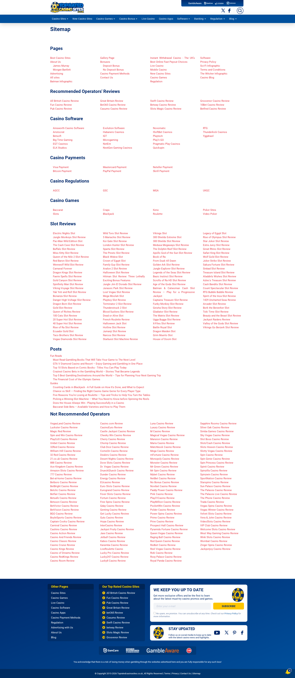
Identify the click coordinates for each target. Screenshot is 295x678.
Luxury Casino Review (162, 427)
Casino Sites (59, 18)
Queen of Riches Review (66, 311)
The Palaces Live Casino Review (218, 494)
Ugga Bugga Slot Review (166, 319)
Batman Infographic (61, 81)
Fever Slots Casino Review (115, 494)
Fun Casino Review (61, 104)
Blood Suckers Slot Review (118, 311)
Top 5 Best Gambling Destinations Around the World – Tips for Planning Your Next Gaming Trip (107, 375)
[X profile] (226, 632)
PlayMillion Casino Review (165, 501)
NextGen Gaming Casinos (117, 147)
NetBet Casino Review (162, 478)
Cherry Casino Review (112, 439)
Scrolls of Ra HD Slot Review (169, 280)
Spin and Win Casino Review (66, 435)
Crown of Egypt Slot (114, 260)
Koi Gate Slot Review (115, 241)
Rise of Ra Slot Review (66, 327)
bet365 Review (115, 612)
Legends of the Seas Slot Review (171, 272)
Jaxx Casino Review (111, 533)
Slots (56, 213)
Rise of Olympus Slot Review (219, 237)
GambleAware (163, 650)
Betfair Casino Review (62, 494)
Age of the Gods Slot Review (169, 284)
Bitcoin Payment (62, 171)
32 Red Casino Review (62, 454)
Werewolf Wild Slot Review (68, 264)
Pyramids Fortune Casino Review (169, 529)
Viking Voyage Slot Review (68, 288)
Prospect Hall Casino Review (166, 525)
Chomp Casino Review (113, 443)
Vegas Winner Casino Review (216, 509)
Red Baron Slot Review (66, 260)
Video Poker (210, 213)
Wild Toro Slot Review (115, 233)
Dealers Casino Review (113, 454)
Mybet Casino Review (162, 474)
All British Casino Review (64, 100)
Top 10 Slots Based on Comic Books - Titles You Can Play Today (90, 367)
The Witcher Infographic (213, 73)
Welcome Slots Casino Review (217, 529)
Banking (199, 18)
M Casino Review (160, 431)
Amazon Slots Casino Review (67, 470)
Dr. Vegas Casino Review (114, 466)
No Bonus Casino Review (164, 482)
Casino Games (104, 18)
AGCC (56, 190)
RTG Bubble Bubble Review (218, 292)
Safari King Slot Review (216, 252)
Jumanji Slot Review (114, 331)
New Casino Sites (82, 18)
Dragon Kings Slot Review (67, 272)
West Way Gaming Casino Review (219, 533)
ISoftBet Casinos (162, 132)
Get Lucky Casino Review (114, 513)
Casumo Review (116, 617)
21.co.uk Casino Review (63, 458)
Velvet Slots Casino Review (215, 513)
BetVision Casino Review (64, 509)
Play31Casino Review (162, 498)
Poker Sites (209, 210)
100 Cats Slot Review (65, 315)
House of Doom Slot (165, 339)
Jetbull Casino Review (112, 537)
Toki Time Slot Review (215, 311)
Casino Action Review (62, 533)
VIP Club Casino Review (213, 525)
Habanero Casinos (113, 132)
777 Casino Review (61, 474)
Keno (156, 210)
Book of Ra (159, 256)
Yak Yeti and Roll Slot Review (69, 292)
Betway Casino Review (163, 104)
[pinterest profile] (235, 632)
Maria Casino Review (162, 443)
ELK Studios (60, 147)
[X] (223, 10)
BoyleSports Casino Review (65, 517)
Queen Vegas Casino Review (166, 533)
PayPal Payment (112, 171)
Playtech (158, 136)
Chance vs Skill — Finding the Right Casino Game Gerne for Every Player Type (97, 391)
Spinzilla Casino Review (213, 470)
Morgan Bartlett (62, 69)
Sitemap (196, 673)
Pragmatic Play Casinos (166, 143)
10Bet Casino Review (212, 104)
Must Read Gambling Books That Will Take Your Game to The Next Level (94, 359)
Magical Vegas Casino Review (167, 435)
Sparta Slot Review (113, 249)
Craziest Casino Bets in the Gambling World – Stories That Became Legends (96, 371)
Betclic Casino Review (62, 490)
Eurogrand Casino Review (114, 490)
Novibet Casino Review (163, 486)
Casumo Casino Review (113, 108)
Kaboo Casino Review (112, 541)
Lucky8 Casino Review (113, 560)
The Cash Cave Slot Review (68, 245)
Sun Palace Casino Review (215, 486)
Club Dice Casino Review (114, 447)
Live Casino (148, 18)
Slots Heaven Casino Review (216, 447)
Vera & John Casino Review (215, 517)
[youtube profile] (217, 632)
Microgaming (110, 139)
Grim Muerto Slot (163, 335)
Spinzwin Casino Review (214, 474)
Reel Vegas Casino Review (165, 549)
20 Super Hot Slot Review (67, 319)
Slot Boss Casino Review (214, 439)
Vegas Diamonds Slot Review (69, 339)
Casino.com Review (111, 423)
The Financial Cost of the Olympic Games (76, 379)
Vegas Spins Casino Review (216, 505)
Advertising (56, 73)
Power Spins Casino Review (166, 513)
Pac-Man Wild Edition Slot (67, 241)
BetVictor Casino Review (64, 505)
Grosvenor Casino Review (214, 100)
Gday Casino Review (111, 505)
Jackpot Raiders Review (216, 319)
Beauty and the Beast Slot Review (222, 315)
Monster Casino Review (163, 462)
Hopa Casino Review (112, 521)
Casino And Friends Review (65, 537)
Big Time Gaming (62, 139)
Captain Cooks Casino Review (67, 521)
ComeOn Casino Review (114, 451)
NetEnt (107, 143)
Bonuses (105, 61)
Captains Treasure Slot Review (170, 300)
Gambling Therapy (132, 650)
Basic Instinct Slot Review (167, 276)
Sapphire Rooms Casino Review (218, 423)
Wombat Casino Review (213, 541)
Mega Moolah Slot (113, 296)
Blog (231, 18)
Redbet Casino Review (162, 545)
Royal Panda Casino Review (166, 560)
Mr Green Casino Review (164, 466)
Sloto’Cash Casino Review (215, 443)
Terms (167, 673)
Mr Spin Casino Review (163, 470)
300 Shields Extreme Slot (167, 237)
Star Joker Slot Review (216, 241)
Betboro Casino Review (63, 482)
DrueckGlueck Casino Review (117, 470)
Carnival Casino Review (63, 525)
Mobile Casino (158, 69)
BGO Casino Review (61, 513)
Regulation (216, 18)
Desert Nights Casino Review (116, 458)
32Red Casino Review (62, 447)
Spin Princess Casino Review (216, 462)
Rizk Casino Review (161, 552)
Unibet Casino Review (62, 443)
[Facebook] (229, 10)
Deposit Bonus (111, 65)
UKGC (206, 190)
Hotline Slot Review (114, 327)
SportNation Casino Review (215, 478)
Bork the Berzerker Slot (216, 307)
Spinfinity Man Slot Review (68, 284)
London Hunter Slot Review (118, 245)
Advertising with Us (62, 627)
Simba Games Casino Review (217, 431)
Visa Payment (61, 167)
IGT (105, 136)
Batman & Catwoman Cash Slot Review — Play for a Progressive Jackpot (174, 292)
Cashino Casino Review (63, 529)
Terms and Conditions (212, 69)
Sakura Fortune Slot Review (218, 264)
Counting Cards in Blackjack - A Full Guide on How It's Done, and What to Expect (98, 387)
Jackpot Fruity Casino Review (117, 529)
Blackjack (108, 213)
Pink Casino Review (161, 494)
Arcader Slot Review (214, 303)
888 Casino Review (61, 462)
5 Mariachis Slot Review (116, 237)
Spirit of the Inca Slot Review (219, 296)
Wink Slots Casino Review (215, 537)
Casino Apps (166, 18)
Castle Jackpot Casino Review (117, 431)
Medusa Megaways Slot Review (171, 245)
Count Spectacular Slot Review (220, 288)
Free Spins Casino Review (115, 501)
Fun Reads (56, 355)
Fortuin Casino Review (113, 498)
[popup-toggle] (288, 671)
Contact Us (106, 77)
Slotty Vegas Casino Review (216, 451)
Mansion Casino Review (164, 439)
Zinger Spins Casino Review (216, 545)
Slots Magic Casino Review (165, 108)
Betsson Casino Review (63, 501)
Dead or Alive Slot (113, 315)
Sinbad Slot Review (214, 268)
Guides (54, 383)
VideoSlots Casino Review (215, 521)
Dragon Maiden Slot (164, 331)
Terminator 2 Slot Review (117, 303)
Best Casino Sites (60, 57)
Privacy (175, 673)
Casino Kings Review (62, 549)
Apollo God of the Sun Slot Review (172, 252)
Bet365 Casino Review (112, 104)
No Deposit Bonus (113, 69)
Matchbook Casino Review (165, 447)
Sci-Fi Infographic (210, 65)
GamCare (110, 650)
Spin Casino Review (211, 454)
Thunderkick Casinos (215, 132)
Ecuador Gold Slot (63, 331)
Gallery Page (107, 57)
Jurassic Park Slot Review (117, 288)
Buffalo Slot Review (64, 249)
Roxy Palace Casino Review (165, 556)
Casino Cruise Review (62, 545)
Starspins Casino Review (214, 482)
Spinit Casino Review (212, 466)
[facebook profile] (242, 632)
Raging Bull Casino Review (165, 537)
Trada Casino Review (212, 501)
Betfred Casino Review (213, 108)
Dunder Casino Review (113, 474)
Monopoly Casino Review (164, 458)
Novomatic (159, 128)
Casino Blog (207, 77)
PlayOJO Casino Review (63, 439)
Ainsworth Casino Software (68, 128)
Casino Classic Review (63, 541)
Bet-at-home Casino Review (65, 478)
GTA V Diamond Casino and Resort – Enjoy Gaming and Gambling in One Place (98, 363)
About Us (55, 61)
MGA (156, 190)
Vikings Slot (160, 233)
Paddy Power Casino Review (166, 490)
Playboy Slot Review (114, 300)
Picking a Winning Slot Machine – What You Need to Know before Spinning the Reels (101, 399)
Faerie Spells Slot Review (67, 276)
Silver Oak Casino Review (214, 427)
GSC (105, 190)
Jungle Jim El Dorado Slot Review (122, 284)
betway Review (115, 627)
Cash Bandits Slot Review (217, 284)
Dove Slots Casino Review (115, 462)
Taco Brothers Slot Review (68, 335)
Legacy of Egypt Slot (214, 233)
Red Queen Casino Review (165, 541)
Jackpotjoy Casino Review (215, 549)
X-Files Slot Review (164, 323)
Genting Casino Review (113, 509)
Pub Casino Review (61, 108)
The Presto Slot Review (116, 252)
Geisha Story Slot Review (167, 307)
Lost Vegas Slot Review (116, 292)
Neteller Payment (163, 167)
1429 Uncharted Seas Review (219, 300)
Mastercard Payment (115, 167)
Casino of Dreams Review (65, 552)
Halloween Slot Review (116, 272)
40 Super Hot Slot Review (67, 323)
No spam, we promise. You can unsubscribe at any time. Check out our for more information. (197, 615)
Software (182, 18)
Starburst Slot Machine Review (120, 339)
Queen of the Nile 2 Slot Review (71, 256)
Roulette (158, 213)
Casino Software (60, 607)
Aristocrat (58, 132)
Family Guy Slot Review (116, 264)
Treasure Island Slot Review (218, 272)
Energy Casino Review (112, 478)
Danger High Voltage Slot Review (71, 300)
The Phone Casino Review (215, 498)
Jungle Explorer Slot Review (169, 268)
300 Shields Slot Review (166, 241)
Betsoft (57, 136)
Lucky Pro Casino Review (114, 552)
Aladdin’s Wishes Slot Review (219, 276)
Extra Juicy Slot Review (216, 245)
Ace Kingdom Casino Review (66, 466)
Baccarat (58, 210)
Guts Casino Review (111, 517)
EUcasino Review (110, 482)
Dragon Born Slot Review (67, 303)
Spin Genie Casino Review (215, 458)
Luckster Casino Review (64, 427)
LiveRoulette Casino (111, 549)
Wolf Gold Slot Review (215, 256)
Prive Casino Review (161, 521)
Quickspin (158, 147)
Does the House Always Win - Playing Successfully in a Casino (88, 402)
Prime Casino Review (162, 517)
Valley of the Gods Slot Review (220, 323)
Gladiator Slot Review (165, 311)
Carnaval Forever (62, 268)
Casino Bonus (127, 18)
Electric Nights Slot (64, 233)
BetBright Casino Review (64, 486)
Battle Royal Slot (162, 327)
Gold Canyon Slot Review (67, 280)
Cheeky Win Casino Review (115, 435)
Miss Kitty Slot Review (65, 252)
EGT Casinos (60, 143)
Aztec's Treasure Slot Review (219, 280)
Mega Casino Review (162, 451)
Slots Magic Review (118, 632)
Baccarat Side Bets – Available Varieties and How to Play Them (89, 406)
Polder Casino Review (162, 509)
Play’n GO (158, 139)
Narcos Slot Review (114, 335)
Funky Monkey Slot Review (168, 303)
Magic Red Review (60, 431)
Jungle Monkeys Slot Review (69, 237)
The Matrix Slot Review (166, 315)
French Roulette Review (116, 319)
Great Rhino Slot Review (216, 249)
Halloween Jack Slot (115, 323)
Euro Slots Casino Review (115, 486)
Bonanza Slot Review (65, 296)
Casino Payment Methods (115, 73)
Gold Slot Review (62, 307)
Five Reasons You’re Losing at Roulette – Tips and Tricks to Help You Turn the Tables (101, 395)
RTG (205, 128)
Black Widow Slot (113, 256)
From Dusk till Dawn (164, 260)
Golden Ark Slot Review (166, 264)
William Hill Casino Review (65, 451)
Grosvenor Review (117, 637)
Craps (106, 210)
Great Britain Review (111, 100)
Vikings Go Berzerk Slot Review (221, 327)
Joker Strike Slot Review (217, 260)
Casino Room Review (62, 560)
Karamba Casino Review (114, 545)
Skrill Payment (161, 171)
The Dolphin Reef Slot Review (169, 249)
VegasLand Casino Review (65, 423)
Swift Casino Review (161, 100)
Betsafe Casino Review (63, 498)
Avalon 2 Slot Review (115, 268)
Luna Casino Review (161, 423)
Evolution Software (114, 128)
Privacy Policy (208, 61)
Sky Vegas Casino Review (215, 435)
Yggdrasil (208, 136)
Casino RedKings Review (64, 556)
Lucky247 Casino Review (114, 556)
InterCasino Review (111, 525)
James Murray (61, 65)
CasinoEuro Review (111, 427)
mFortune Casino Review (164, 454)
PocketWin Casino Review (165, 505)
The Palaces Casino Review (216, 490)
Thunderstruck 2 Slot (115, 307)
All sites (55, 77)
